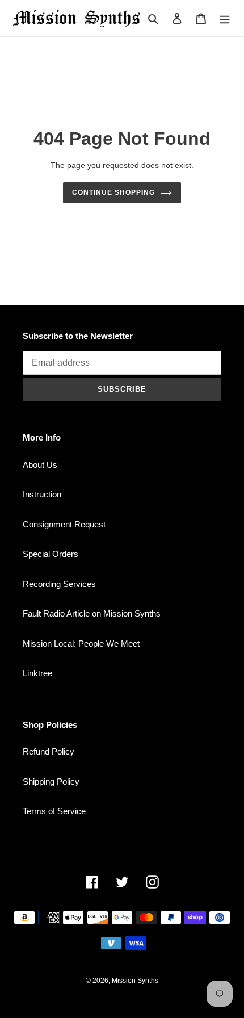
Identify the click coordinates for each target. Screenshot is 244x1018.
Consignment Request (64, 524)
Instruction (42, 494)
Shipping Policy (51, 781)
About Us (40, 465)
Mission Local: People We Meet (81, 643)
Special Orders (50, 554)
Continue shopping (113, 192)
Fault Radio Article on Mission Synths (92, 613)
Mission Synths (135, 981)
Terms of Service (54, 811)
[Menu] (225, 18)
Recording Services (59, 584)
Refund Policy (48, 751)
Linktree (37, 673)
